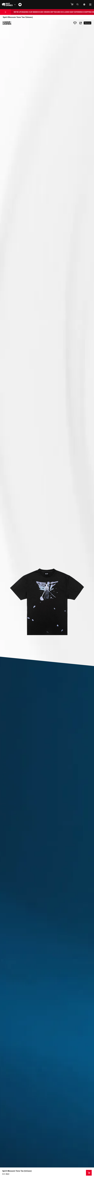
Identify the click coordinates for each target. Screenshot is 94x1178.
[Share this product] (80, 23)
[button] (73, 4)
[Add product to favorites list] (75, 23)
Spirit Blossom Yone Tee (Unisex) (17, 1171)
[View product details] (89, 1173)
